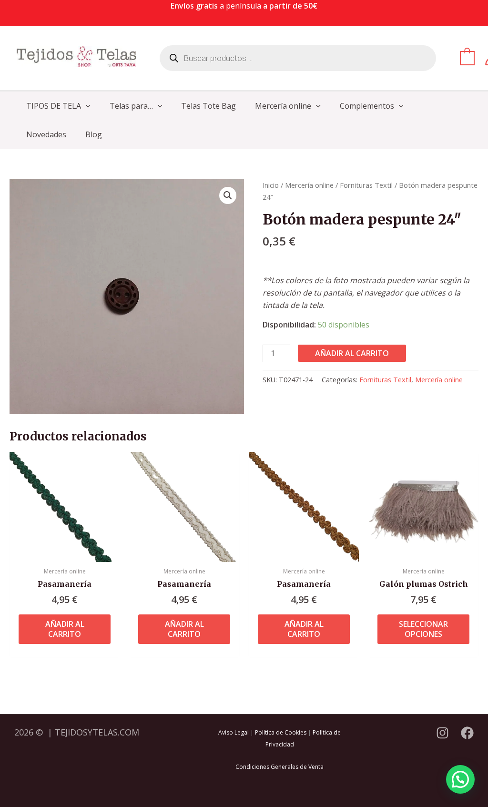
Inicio (271, 185)
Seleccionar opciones (423, 629)
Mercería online (309, 185)
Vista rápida (64, 552)
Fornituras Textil (366, 185)
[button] (86, 106)
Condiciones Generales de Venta (279, 767)
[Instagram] (442, 732)
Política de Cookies (280, 732)
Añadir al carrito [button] (64, 629)
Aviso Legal (233, 732)
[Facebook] (467, 732)
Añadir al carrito (352, 353)
